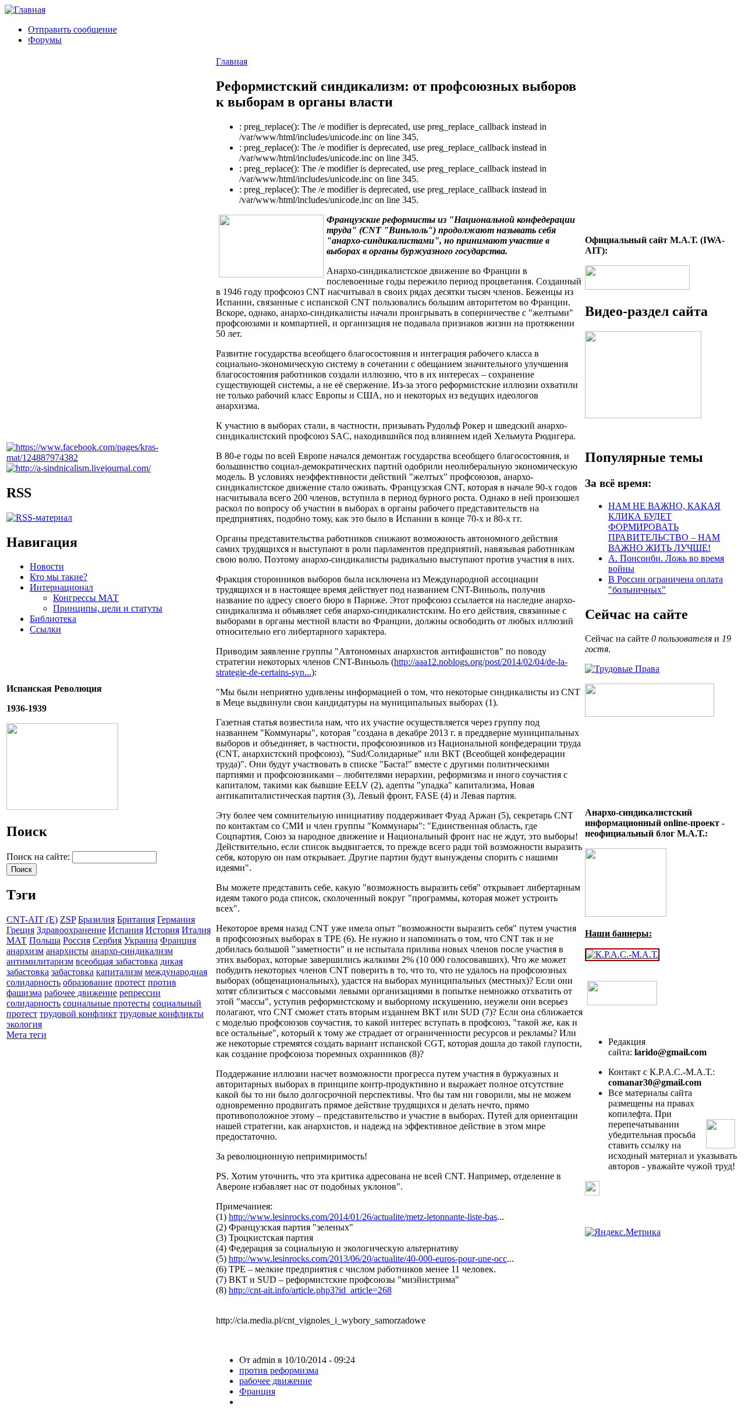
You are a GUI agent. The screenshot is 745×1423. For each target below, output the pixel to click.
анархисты (67, 951)
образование (87, 982)
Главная (231, 61)
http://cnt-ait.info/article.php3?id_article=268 (310, 1290)
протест (130, 982)
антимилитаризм (39, 961)
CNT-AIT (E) (32, 919)
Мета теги (26, 1035)
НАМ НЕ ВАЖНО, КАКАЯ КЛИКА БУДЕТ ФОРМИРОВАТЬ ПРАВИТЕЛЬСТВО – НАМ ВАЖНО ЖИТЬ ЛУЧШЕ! (664, 527)
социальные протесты (106, 1003)
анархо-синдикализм (132, 951)
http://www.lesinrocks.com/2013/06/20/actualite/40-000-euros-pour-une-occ (368, 1259)
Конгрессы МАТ (86, 598)
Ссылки (45, 629)
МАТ (16, 940)
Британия (136, 919)
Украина (141, 940)
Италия (196, 930)
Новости (47, 566)
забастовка (72, 972)
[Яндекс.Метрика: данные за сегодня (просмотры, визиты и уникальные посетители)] (623, 1232)
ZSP (68, 919)
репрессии (140, 993)
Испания (125, 930)
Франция (178, 940)
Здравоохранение (71, 930)
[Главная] (25, 10)
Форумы (45, 40)
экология (24, 1024)
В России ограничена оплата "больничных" (665, 584)
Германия (176, 919)
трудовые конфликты (161, 1014)
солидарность (33, 1003)
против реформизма (278, 1370)
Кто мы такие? (58, 577)
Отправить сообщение (72, 29)
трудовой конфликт (78, 1014)
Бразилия (96, 919)
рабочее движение (80, 993)
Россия (76, 940)
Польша (45, 940)
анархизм (25, 951)
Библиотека (53, 619)
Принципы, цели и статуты (107, 608)
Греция (20, 930)
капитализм (119, 972)
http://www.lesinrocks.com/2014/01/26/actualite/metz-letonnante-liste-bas (363, 1217)
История (162, 930)
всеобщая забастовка (117, 961)
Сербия (107, 940)
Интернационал (61, 587)
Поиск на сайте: (39, 857)
